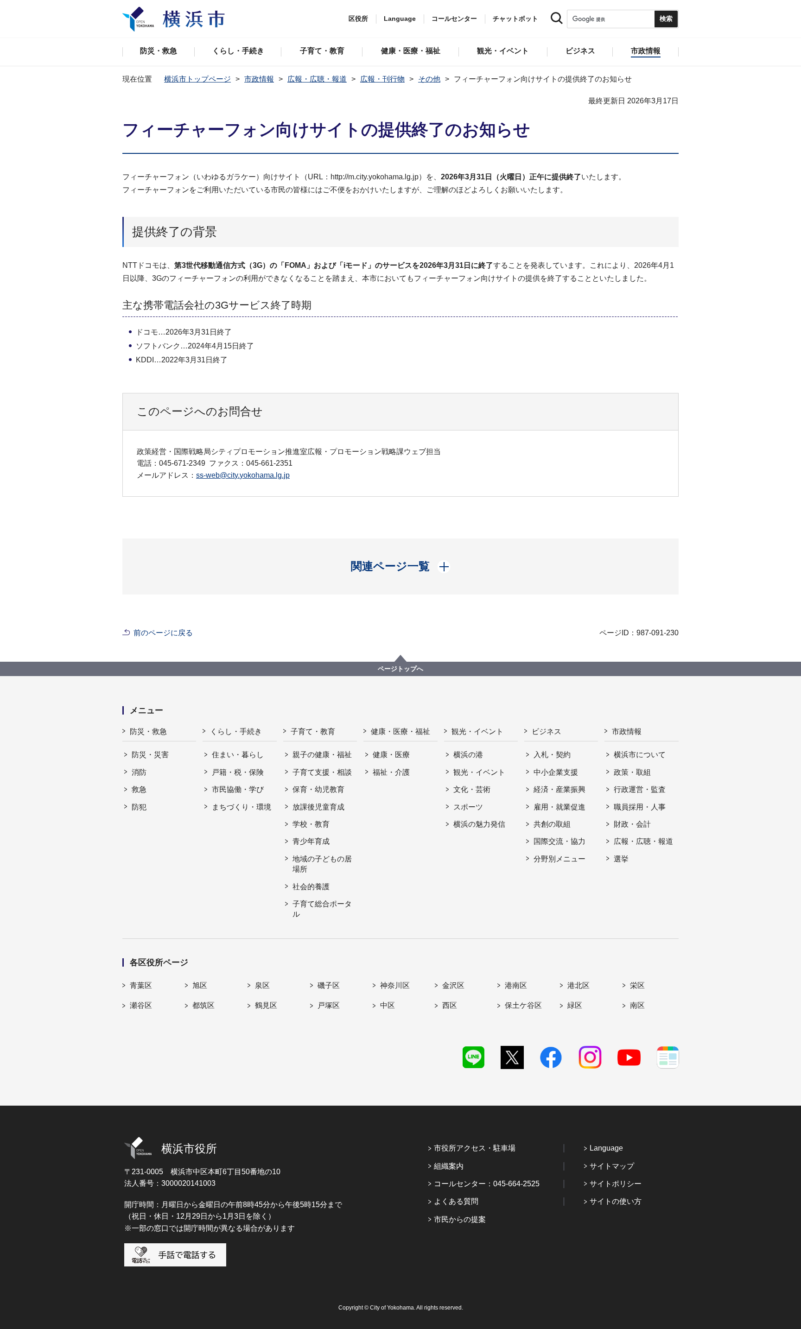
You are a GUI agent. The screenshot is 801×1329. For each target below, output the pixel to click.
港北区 (578, 985)
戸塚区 (329, 1005)
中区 (387, 1005)
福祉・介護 (391, 772)
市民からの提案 (460, 1219)
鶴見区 (266, 1005)
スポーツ (468, 807)
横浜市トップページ (197, 79)
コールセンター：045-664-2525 (487, 1184)
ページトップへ (400, 668)
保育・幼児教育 (318, 789)
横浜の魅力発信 (479, 824)
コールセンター (454, 18)
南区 (637, 1005)
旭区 (199, 985)
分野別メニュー (559, 859)
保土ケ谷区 (523, 1005)
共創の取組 (552, 824)
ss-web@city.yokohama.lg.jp (243, 475)
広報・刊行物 (382, 79)
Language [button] (400, 18)
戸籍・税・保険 (238, 772)
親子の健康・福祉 (322, 755)
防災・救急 (148, 731)
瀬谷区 (141, 1005)
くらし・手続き (236, 731)
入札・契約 (552, 755)
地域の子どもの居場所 (322, 864)
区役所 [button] (358, 18)
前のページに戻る (163, 633)
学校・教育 (311, 824)
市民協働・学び (238, 789)
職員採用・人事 (640, 807)
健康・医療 (391, 755)
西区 (449, 1005)
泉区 (262, 985)
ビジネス (546, 731)
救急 (139, 789)
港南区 (516, 985)
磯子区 (329, 985)
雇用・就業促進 (559, 807)
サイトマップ (612, 1166)
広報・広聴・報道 (317, 79)
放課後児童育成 (318, 807)
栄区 (637, 985)
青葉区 (141, 985)
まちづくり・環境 (241, 807)
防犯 (139, 807)
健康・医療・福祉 (400, 731)
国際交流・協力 (559, 841)
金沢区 (453, 985)
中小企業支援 (556, 772)
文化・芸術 (471, 789)
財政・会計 (632, 824)
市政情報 (259, 79)
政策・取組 (632, 772)
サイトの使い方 (616, 1201)
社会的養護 (311, 887)
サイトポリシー (616, 1184)
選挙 (621, 859)
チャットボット (515, 18)
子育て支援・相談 (322, 772)
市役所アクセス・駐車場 (474, 1148)
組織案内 (449, 1166)
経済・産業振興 (559, 789)
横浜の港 (468, 755)
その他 (429, 79)
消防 (139, 772)
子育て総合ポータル (322, 909)
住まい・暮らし (238, 755)
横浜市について (640, 755)
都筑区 (203, 1005)
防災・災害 (150, 755)
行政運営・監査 (640, 789)
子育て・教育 (313, 731)
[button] (401, 566)
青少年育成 (311, 841)
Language (606, 1148)
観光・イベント (477, 731)
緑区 (574, 1005)
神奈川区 (395, 985)
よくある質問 (456, 1201)
